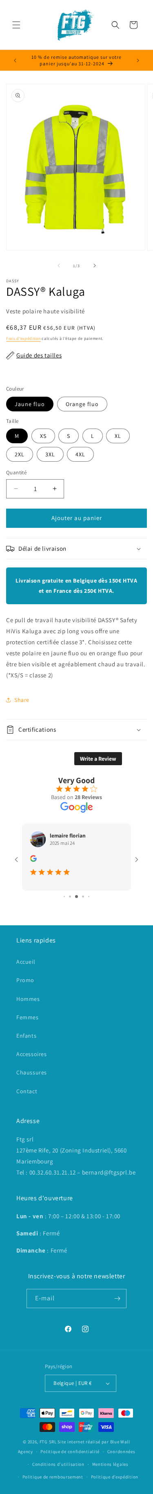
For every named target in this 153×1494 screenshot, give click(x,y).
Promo (25, 980)
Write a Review (98, 758)
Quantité (16, 472)
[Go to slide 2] (70, 897)
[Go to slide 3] (76, 896)
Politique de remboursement (52, 1477)
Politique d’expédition (114, 1477)
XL (118, 436)
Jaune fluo (30, 404)
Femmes (27, 1017)
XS (43, 436)
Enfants (26, 1035)
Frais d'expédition (23, 338)
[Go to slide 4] (83, 897)
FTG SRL (48, 1442)
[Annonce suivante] (138, 60)
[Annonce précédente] (15, 60)
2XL (19, 454)
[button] (16, 25)
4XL (80, 454)
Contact (26, 1091)
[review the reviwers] (33, 859)
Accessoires (31, 1054)
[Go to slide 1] (64, 896)
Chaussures (31, 1072)
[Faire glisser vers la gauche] (59, 266)
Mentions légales (110, 1464)
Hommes (28, 999)
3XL (50, 454)
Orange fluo (82, 404)
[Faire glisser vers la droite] (95, 266)
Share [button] (21, 699)
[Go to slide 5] (88, 896)
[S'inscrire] (117, 1298)
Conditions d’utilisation (58, 1464)
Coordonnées (121, 1451)
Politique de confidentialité (70, 1451)
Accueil (25, 961)
